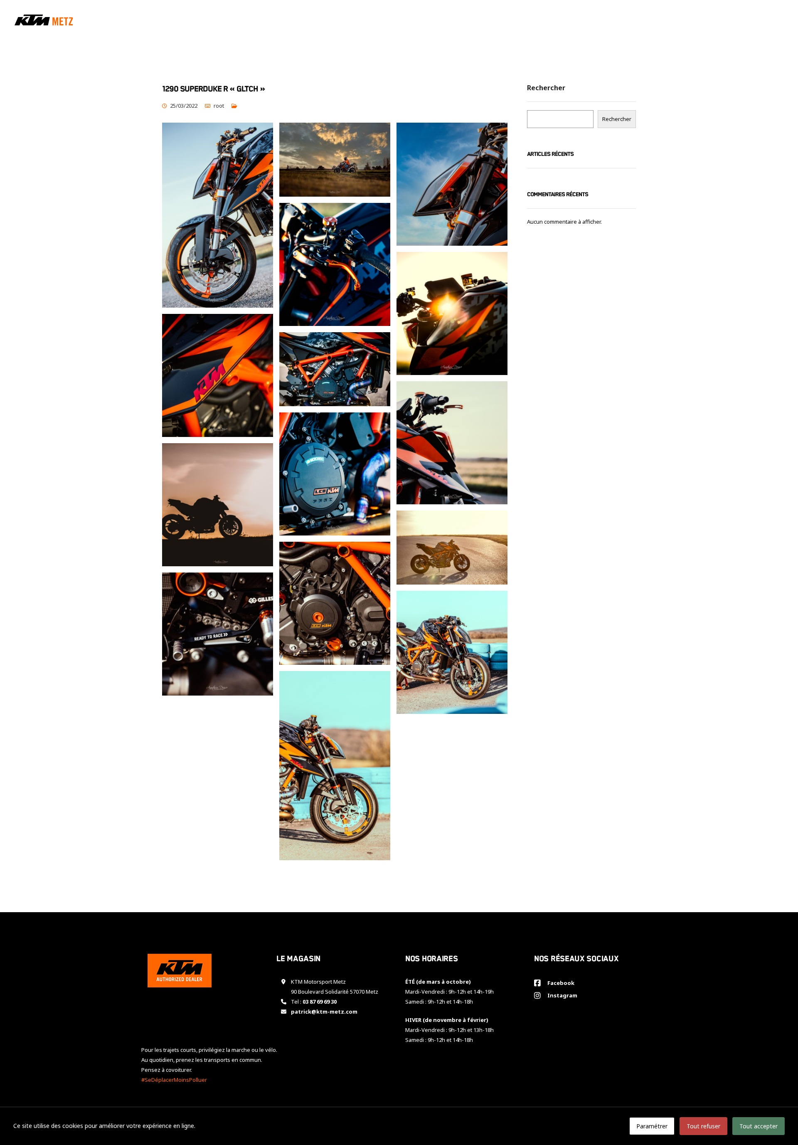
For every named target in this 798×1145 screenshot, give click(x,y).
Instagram (561, 995)
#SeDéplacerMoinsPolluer (174, 1079)
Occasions (615, 21)
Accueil (532, 21)
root (219, 105)
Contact (765, 21)
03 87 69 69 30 (320, 1001)
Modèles (569, 21)
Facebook (559, 983)
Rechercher (546, 88)
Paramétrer (651, 1126)
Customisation (665, 21)
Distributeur (719, 21)
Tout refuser (703, 1126)
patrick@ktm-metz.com (324, 1011)
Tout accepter (758, 1126)
